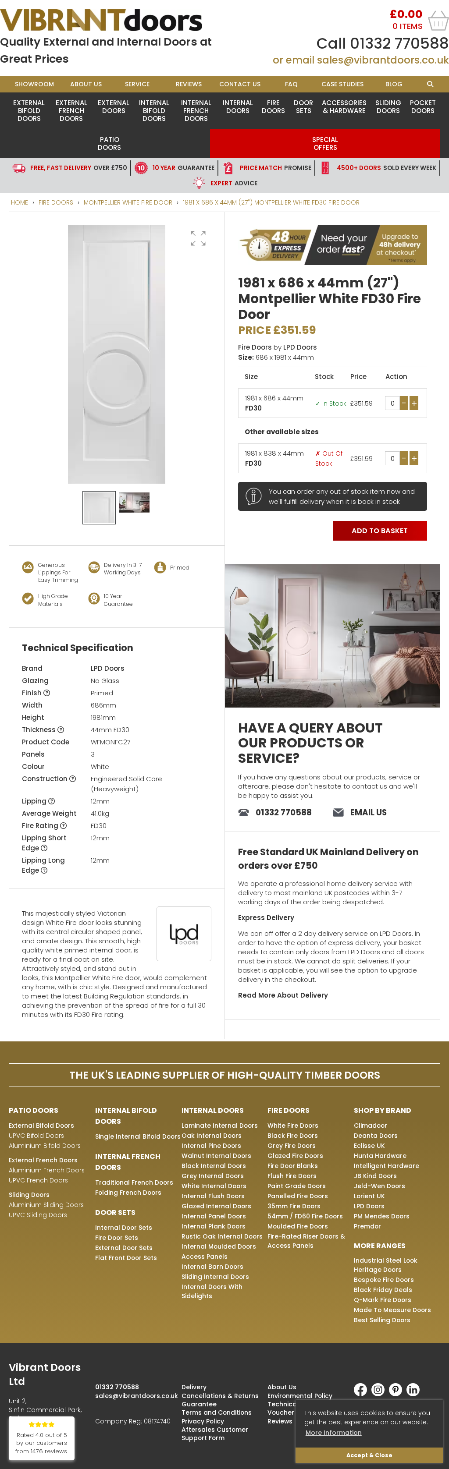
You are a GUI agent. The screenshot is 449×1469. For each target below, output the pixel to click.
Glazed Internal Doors (216, 1206)
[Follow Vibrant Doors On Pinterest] (397, 1394)
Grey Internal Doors (213, 1176)
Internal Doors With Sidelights (212, 1291)
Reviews (189, 84)
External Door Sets (124, 1247)
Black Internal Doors (214, 1165)
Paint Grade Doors (296, 1186)
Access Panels (205, 1256)
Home (19, 202)
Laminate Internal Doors (220, 1125)
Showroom (34, 84)
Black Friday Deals (383, 1289)
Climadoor (370, 1125)
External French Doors (71, 110)
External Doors (113, 106)
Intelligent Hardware (386, 1165)
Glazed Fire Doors (295, 1155)
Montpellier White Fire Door (128, 202)
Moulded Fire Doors (297, 1226)
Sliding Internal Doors (215, 1276)
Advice (233, 183)
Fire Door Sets (116, 1237)
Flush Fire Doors (292, 1176)
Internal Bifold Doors (154, 110)
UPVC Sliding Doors (38, 1215)
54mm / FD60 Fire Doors (305, 1216)
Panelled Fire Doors (297, 1196)
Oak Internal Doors (212, 1135)
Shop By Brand (382, 1110)
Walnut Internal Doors (216, 1155)
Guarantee (183, 167)
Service (137, 84)
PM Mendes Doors (382, 1216)
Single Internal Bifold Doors (138, 1136)
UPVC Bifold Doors (36, 1135)
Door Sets (303, 106)
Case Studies (342, 84)
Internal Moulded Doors (219, 1246)
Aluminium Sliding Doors (46, 1204)
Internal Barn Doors (212, 1266)
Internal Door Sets (123, 1227)
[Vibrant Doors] (112, 20)
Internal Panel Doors (214, 1216)
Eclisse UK (369, 1145)
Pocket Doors (423, 106)
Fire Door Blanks (292, 1165)
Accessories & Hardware (344, 106)
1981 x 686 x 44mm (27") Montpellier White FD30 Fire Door (271, 202)
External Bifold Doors (29, 110)
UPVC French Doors (38, 1180)
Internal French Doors (196, 110)
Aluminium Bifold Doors (45, 1145)
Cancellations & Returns (220, 1395)
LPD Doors (108, 668)
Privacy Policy (203, 1421)
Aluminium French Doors (47, 1170)
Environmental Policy (299, 1395)
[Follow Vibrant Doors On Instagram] (380, 1394)
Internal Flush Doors (213, 1196)
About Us (86, 84)
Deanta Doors (376, 1135)
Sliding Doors (388, 106)
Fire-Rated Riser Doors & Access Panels (306, 1241)
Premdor (367, 1226)
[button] (198, 238)
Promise (275, 167)
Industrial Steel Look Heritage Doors (385, 1265)
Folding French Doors (128, 1192)
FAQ (291, 84)
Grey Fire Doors (291, 1145)
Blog (394, 84)
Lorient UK (369, 1196)
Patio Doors (109, 143)
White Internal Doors (214, 1186)
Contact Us (239, 84)
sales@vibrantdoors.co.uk (383, 60)
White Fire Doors (292, 1125)
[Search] (430, 84)
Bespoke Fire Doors (384, 1279)
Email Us (368, 812)
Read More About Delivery (283, 995)
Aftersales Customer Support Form (215, 1433)
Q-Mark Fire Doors (382, 1300)
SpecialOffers (325, 143)
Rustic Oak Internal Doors (222, 1236)
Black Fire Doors (292, 1135)
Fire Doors (273, 106)
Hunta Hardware (380, 1155)
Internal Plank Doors (214, 1226)
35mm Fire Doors (294, 1206)
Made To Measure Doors (392, 1310)
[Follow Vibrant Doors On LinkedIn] (415, 1394)
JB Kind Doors (375, 1176)
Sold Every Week (386, 167)
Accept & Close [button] (369, 1455)
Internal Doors (238, 106)
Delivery (194, 1387)
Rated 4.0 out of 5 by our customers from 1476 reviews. (41, 1443)
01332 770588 (399, 43)
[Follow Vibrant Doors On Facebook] (362, 1394)
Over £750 (78, 167)
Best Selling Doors (382, 1320)
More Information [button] (334, 1432)
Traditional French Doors (134, 1182)
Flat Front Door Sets (126, 1257)
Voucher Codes (292, 1412)
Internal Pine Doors (211, 1145)
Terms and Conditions (217, 1412)
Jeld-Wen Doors (379, 1186)
